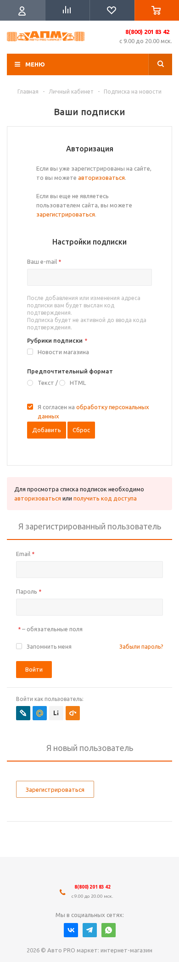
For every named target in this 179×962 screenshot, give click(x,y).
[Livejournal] (23, 713)
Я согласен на (93, 411)
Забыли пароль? (141, 647)
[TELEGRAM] (90, 930)
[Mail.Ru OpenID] (40, 713)
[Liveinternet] (56, 713)
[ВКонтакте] (71, 930)
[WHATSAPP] (108, 930)
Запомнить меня (49, 647)
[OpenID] (73, 713)
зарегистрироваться (65, 214)
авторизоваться (101, 177)
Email (25, 554)
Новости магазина (63, 352)
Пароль (28, 591)
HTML (78, 382)
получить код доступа (105, 498)
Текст (46, 382)
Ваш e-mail (44, 261)
